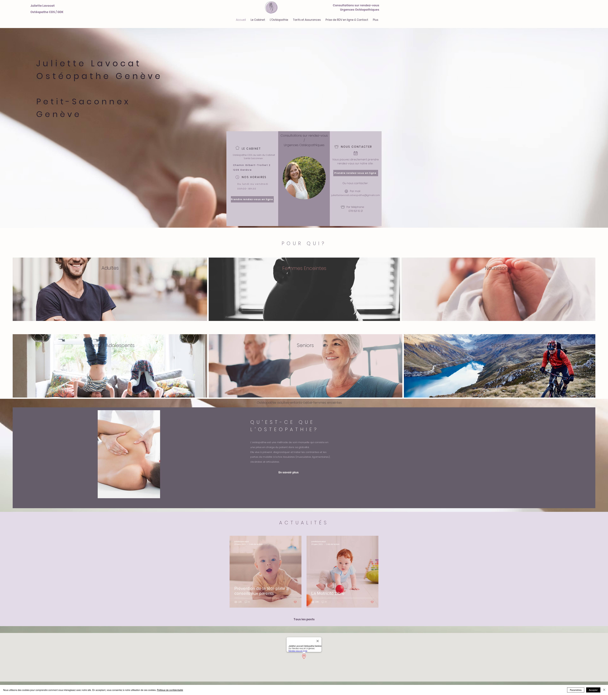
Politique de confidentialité (170, 690)
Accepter (593, 690)
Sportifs (500, 345)
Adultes (110, 268)
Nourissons (497, 268)
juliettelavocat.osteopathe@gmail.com (355, 195)
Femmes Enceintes (305, 268)
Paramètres (576, 690)
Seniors (305, 345)
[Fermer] (604, 689)
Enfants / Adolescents (110, 345)
